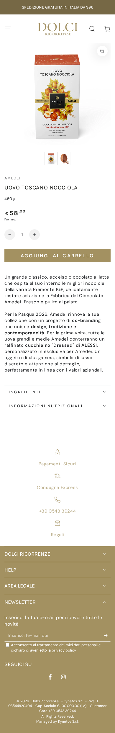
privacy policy (64, 650)
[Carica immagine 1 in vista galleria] (51, 158)
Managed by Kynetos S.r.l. (57, 721)
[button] (92, 29)
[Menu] (7, 29)
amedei (12, 178)
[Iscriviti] (107, 635)
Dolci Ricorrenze (45, 701)
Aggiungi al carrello (57, 256)
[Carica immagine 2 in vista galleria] (64, 158)
